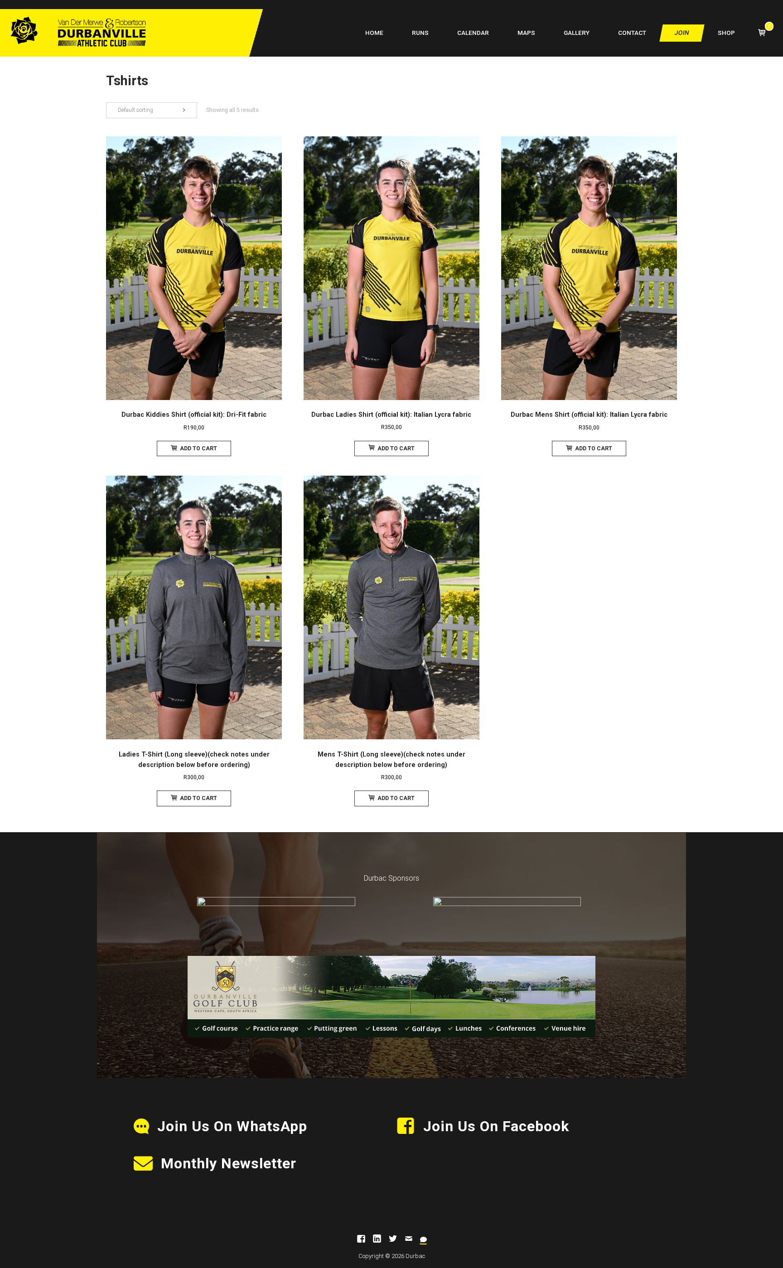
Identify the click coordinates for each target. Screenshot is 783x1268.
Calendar (473, 32)
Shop (726, 32)
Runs (420, 32)
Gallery (577, 32)
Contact (632, 32)
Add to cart (198, 448)
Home (374, 32)
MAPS (526, 32)
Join (682, 32)
